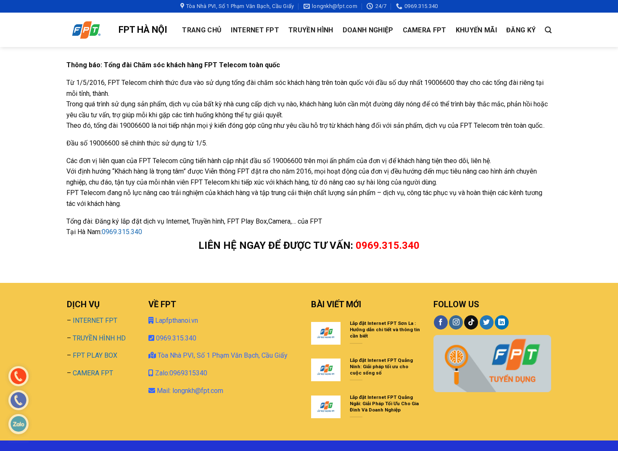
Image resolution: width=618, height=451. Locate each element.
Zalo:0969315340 (180, 373)
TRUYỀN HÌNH (310, 30)
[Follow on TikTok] (471, 322)
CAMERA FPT (424, 30)
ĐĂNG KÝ (521, 30)
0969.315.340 (122, 232)
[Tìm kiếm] (548, 30)
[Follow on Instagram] (456, 322)
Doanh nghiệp (368, 30)
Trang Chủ (202, 30)
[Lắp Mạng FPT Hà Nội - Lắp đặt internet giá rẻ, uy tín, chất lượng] (86, 30)
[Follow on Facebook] (441, 322)
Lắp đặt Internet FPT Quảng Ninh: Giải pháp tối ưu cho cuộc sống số (381, 366)
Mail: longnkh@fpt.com (190, 391)
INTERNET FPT (255, 30)
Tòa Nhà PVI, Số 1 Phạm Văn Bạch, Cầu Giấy (222, 355)
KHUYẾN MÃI (476, 30)
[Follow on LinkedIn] (502, 322)
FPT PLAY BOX (95, 355)
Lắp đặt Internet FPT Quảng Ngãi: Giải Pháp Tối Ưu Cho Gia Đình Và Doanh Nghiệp (384, 403)
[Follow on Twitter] (487, 322)
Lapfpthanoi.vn (175, 320)
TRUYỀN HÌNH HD (99, 338)
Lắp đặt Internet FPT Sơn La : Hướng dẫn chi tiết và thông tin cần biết (385, 329)
